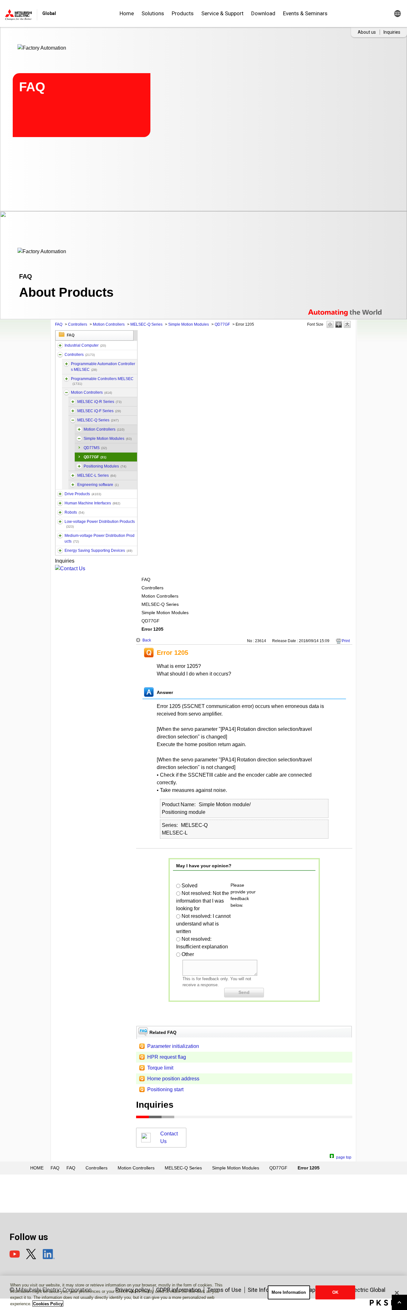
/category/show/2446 (73, 475)
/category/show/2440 (73, 411)
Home (127, 13)
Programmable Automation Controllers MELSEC (103, 367)
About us (367, 32)
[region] (203, 1293)
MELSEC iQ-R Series (99, 401)
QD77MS (95, 448)
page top (343, 1156)
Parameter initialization (173, 1046)
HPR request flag (166, 1057)
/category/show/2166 (60, 503)
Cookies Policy (48, 1303)
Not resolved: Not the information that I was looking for (202, 901)
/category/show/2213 (60, 521)
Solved (189, 885)
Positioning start (165, 1089)
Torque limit (160, 1068)
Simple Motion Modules (188, 324)
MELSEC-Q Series (146, 324)
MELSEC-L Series (96, 475)
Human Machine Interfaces (92, 503)
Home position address (173, 1078)
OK (335, 1292)
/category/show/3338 (66, 364)
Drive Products (83, 494)
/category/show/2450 (79, 466)
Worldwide (397, 13)
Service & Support (222, 13)
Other (188, 954)
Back (146, 640)
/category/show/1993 (60, 354)
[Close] (397, 1293)
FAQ (58, 324)
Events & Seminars (305, 13)
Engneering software (98, 484)
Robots (74, 512)
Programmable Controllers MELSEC (102, 381)
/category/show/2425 (79, 429)
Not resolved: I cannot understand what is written (203, 923)
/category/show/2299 (60, 550)
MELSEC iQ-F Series (99, 411)
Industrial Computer (85, 345)
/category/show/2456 (60, 535)
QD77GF (222, 324)
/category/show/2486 (60, 345)
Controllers (77, 324)
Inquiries (391, 32)
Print (346, 641)
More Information (289, 1292)
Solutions (152, 13)
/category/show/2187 (60, 512)
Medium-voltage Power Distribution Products (100, 538)
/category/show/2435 (73, 485)
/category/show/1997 (66, 392)
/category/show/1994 (60, 494)
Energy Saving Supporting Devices (98, 550)
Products (183, 13)
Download (263, 13)
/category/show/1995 (66, 379)
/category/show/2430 (73, 402)
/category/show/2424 (73, 420)
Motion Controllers (109, 324)
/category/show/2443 (79, 438)
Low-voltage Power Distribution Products (100, 523)
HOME (37, 1167)
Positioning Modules (105, 466)
